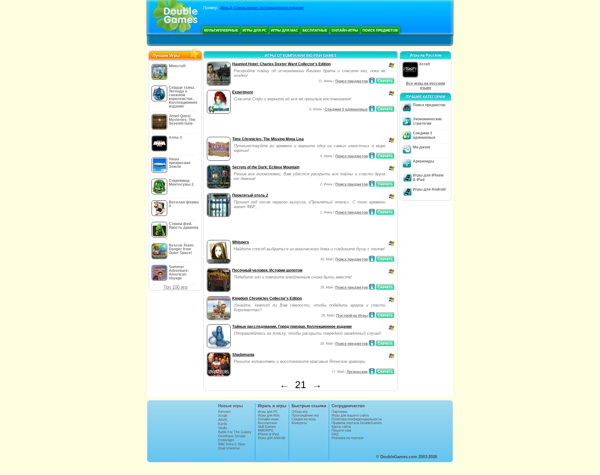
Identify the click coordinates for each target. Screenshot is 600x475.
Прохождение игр (305, 415)
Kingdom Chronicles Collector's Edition (267, 298)
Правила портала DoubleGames (357, 423)
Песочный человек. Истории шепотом (267, 270)
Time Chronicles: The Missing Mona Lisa (268, 139)
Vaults (222, 428)
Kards (222, 424)
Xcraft (222, 416)
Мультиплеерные (221, 30)
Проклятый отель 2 (250, 195)
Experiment (242, 92)
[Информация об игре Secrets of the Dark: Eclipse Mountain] (372, 184)
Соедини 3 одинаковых (346, 109)
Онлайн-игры (345, 30)
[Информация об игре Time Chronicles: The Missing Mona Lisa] (372, 155)
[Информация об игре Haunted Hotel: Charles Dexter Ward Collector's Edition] (372, 81)
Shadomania (243, 354)
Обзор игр (300, 411)
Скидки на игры (304, 419)
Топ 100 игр (175, 287)
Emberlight (226, 440)
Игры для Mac (284, 30)
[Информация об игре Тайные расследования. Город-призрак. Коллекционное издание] (372, 343)
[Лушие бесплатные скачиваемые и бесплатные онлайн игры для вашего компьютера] (175, 17)
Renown (224, 411)
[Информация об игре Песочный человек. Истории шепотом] (372, 287)
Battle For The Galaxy (235, 432)
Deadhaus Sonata (231, 436)
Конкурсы (299, 423)
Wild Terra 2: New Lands (231, 446)
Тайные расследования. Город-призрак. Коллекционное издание (292, 326)
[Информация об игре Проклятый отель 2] (372, 212)
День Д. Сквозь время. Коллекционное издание (262, 8)
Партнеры (340, 411)
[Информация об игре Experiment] (372, 109)
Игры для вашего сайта (350, 415)
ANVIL (223, 420)
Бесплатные (314, 30)
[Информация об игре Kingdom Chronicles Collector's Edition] (372, 315)
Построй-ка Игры (352, 315)
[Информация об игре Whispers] (372, 259)
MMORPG (266, 430)
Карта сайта (341, 426)
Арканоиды (423, 161)
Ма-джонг (422, 147)
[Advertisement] (278, 126)
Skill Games (267, 426)
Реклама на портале (348, 438)
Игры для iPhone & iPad (428, 177)
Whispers (240, 242)
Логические (357, 372)
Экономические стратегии (427, 121)
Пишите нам (341, 430)
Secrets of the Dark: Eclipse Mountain (265, 167)
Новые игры (230, 405)
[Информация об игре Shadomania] (372, 371)
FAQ (335, 434)
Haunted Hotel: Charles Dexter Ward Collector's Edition (281, 64)
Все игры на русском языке (425, 85)
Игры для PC (254, 30)
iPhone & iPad (268, 434)
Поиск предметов (380, 30)
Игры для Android (429, 189)
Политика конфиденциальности (357, 419)
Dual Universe (229, 448)
